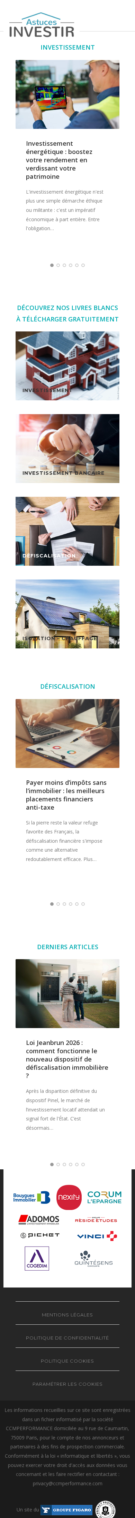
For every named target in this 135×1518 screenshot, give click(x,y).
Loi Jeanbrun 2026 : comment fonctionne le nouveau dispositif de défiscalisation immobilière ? (67, 1059)
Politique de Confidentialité (67, 1338)
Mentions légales (67, 1314)
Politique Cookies (67, 1361)
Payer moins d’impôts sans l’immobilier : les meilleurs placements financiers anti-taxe (66, 794)
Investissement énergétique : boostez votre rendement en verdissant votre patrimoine (59, 160)
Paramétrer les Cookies (68, 1384)
